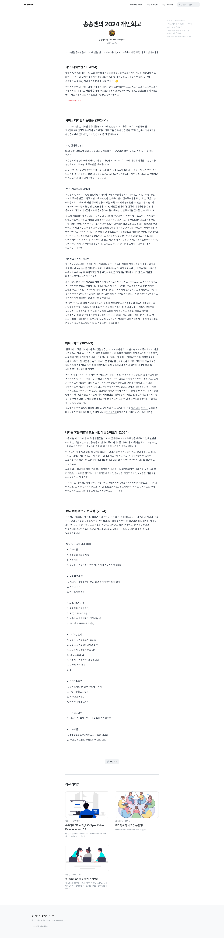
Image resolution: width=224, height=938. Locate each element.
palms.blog (44, 926)
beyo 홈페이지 (167, 5)
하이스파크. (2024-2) (174, 27)
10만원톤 (135, 408)
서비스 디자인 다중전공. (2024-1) (179, 24)
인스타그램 (111, 412)
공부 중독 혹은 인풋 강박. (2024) (179, 37)
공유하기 (113, 761)
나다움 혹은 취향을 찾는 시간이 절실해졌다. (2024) (179, 32)
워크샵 (144, 408)
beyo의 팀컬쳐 (152, 5)
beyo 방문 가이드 (136, 5)
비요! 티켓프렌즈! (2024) (176, 20)
